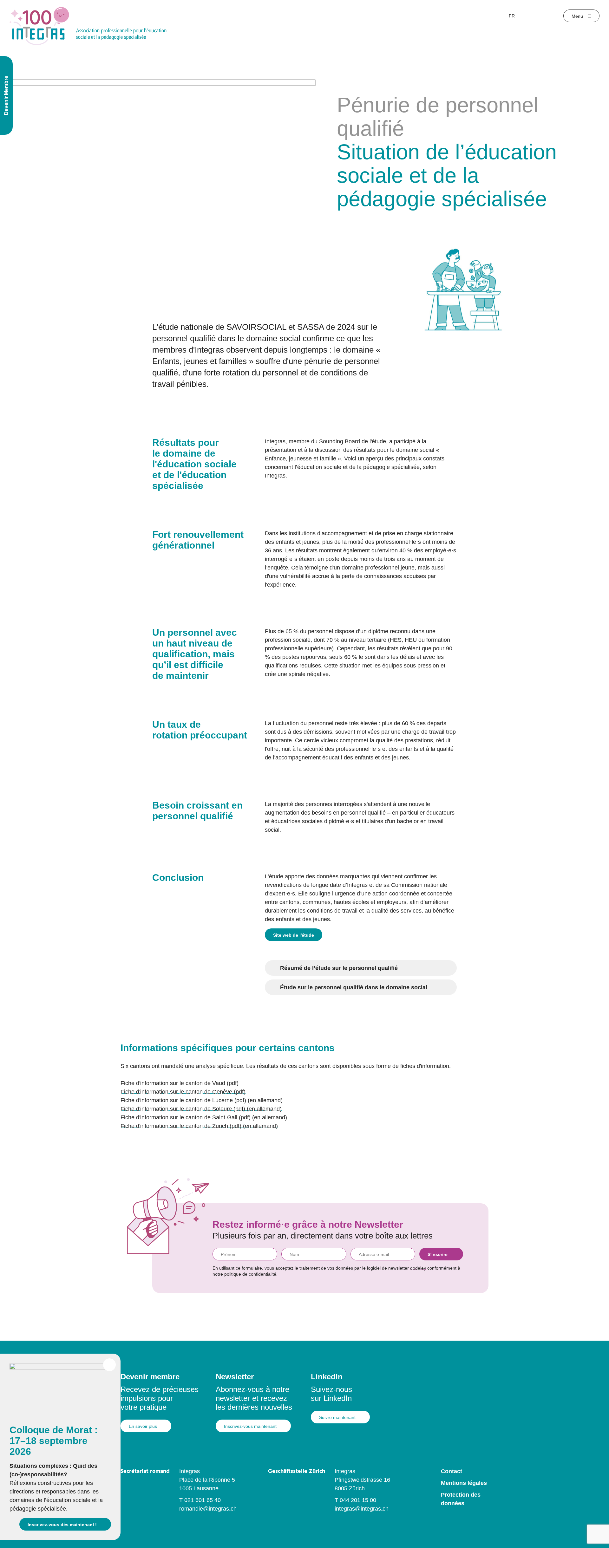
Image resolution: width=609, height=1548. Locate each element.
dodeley (418, 1268)
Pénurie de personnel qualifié (437, 116)
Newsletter (235, 1376)
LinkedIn (327, 1376)
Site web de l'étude (293, 935)
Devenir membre (150, 1376)
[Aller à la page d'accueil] (88, 25)
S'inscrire (438, 1254)
